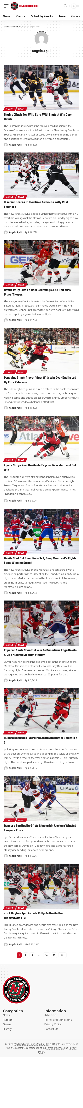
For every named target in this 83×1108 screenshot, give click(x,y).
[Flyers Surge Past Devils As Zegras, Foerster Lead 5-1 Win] (41, 438)
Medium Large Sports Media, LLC (31, 1044)
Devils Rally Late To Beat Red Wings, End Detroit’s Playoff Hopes (37, 292)
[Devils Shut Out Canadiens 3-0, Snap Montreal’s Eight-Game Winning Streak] (41, 531)
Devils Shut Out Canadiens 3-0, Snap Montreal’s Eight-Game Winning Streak (40, 561)
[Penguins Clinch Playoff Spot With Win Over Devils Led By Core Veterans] (41, 350)
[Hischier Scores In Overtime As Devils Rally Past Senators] (41, 175)
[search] (65, 6)
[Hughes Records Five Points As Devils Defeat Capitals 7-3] (41, 710)
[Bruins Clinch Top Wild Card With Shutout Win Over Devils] (41, 87)
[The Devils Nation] (24, 6)
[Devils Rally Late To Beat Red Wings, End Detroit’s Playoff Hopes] (41, 262)
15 (54, 955)
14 (46, 955)
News (21, 109)
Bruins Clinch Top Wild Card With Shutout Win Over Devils (38, 117)
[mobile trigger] (7, 6)
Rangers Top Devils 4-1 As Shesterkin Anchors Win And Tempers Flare (40, 828)
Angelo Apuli (15, 144)
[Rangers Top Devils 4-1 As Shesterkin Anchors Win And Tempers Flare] (41, 798)
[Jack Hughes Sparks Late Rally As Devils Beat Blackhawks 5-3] (41, 886)
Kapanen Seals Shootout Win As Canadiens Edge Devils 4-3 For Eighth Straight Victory (40, 652)
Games (10, 109)
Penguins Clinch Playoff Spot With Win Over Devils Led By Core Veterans (40, 380)
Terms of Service (55, 1047)
